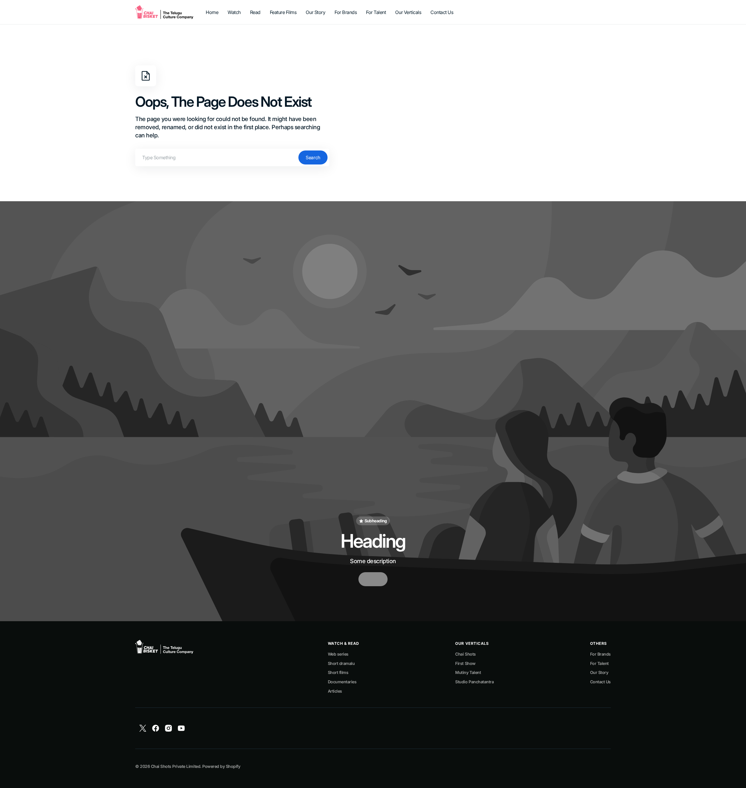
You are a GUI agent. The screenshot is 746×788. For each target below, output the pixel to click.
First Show (465, 663)
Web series (338, 654)
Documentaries (342, 681)
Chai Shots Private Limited (175, 766)
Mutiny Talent (468, 672)
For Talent (599, 663)
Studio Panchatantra (474, 681)
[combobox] (232, 157)
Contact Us (600, 681)
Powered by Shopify (221, 766)
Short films (338, 672)
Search (313, 157)
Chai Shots (465, 654)
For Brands (600, 654)
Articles (335, 691)
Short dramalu (341, 663)
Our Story (599, 672)
